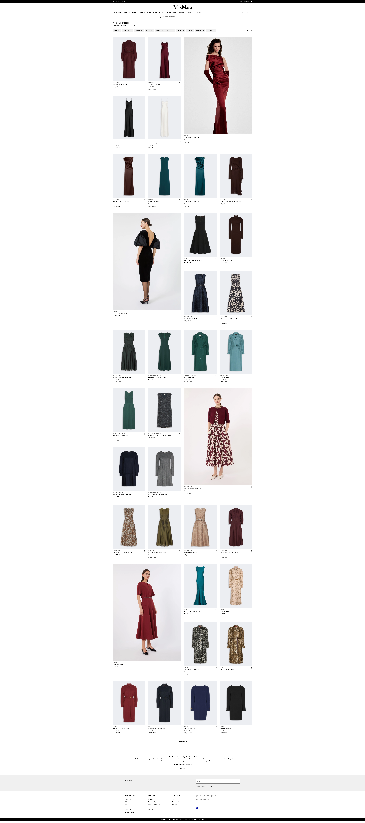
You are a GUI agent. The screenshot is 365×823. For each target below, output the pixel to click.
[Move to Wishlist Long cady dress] (180, 200)
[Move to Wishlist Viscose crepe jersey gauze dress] (251, 200)
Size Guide (175, 804)
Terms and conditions (154, 807)
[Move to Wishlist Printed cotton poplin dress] (251, 317)
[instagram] (197, 796)
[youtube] (208, 796)
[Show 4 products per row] (251, 30)
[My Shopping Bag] (251, 12)
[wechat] (204, 799)
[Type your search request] (205, 17)
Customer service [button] (128, 2)
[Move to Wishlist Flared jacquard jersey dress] (180, 492)
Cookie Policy (152, 799)
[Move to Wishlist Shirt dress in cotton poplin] (251, 551)
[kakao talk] (201, 799)
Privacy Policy (208, 786)
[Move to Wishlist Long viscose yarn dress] (144, 434)
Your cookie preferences (154, 804)
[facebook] (201, 796)
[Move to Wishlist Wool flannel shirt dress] (144, 83)
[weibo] (197, 799)
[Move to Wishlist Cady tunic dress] (216, 726)
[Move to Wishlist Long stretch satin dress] (251, 136)
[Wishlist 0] (247, 12)
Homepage (116, 26)
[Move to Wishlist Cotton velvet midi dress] (180, 311)
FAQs (126, 802)
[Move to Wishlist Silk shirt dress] (216, 375)
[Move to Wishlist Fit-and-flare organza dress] (144, 375)
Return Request (129, 809)
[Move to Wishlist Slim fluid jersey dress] (251, 258)
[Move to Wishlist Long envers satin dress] (216, 609)
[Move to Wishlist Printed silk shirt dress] (216, 668)
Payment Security (129, 812)
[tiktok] (212, 796)
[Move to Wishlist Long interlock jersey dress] (180, 375)
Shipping (127, 804)
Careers (174, 799)
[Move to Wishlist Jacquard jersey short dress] (144, 492)
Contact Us (128, 799)
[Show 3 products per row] (248, 30)
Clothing (123, 26)
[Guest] (243, 12)
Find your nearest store (246, 1)
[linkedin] (208, 799)
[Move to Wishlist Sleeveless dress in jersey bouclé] (180, 434)
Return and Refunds (130, 807)
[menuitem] (117, 12)
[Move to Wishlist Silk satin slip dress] (180, 83)
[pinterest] (216, 796)
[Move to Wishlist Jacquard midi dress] (216, 551)
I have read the (204, 786)
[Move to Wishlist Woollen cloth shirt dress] (144, 726)
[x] (204, 796)
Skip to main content (7, 1)
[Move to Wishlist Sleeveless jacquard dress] (216, 317)
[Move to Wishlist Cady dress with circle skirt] (216, 258)
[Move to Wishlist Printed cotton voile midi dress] (144, 551)
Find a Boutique (176, 802)
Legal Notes (151, 809)
